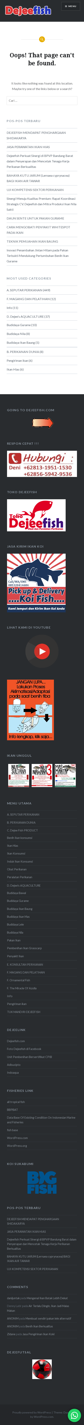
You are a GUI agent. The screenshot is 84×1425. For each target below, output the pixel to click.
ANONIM (13, 1318)
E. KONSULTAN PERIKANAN (25, 964)
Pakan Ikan (14, 940)
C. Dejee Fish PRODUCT (22, 830)
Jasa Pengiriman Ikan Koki (38, 1334)
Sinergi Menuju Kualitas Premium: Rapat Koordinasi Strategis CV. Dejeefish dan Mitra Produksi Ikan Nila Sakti (41, 204)
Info (9, 307)
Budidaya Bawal (16, 893)
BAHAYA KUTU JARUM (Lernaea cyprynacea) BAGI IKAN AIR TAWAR (38, 178)
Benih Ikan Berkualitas (39, 1326)
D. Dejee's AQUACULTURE (25, 316)
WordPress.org (17, 1145)
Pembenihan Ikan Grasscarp (24, 948)
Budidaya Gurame (19, 325)
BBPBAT (12, 1109)
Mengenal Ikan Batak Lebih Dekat (47, 1298)
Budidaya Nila (16, 334)
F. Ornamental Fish (18, 980)
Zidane (11, 1334)
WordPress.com (17, 1138)
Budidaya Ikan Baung (21, 342)
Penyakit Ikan (15, 956)
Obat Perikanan (17, 869)
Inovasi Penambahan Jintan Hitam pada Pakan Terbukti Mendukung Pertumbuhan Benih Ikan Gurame (38, 255)
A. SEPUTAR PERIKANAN (24, 290)
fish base (12, 1130)
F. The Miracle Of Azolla (22, 988)
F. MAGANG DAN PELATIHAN (28, 299)
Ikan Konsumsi (16, 853)
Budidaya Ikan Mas (18, 916)
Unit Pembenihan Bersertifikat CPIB (29, 1057)
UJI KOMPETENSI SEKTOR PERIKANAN (35, 190)
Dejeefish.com (16, 1041)
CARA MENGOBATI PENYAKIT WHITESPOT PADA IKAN (38, 229)
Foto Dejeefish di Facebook (24, 1049)
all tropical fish (16, 1102)
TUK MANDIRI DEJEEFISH (23, 1012)
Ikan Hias (13, 369)
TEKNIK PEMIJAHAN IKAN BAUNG (32, 241)
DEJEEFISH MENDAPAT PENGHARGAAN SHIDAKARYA (36, 135)
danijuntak (13, 1298)
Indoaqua (13, 1072)
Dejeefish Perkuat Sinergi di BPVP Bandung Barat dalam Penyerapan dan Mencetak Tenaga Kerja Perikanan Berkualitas (40, 161)
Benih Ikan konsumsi (19, 837)
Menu (72, 6)
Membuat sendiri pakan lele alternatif (48, 1318)
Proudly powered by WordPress (31, 1412)
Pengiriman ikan (17, 360)
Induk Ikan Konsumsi (20, 861)
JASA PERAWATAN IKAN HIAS (28, 147)
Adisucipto (14, 1064)
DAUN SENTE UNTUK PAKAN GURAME (35, 218)
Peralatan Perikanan (19, 877)
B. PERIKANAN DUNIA (23, 352)
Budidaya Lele (15, 924)
